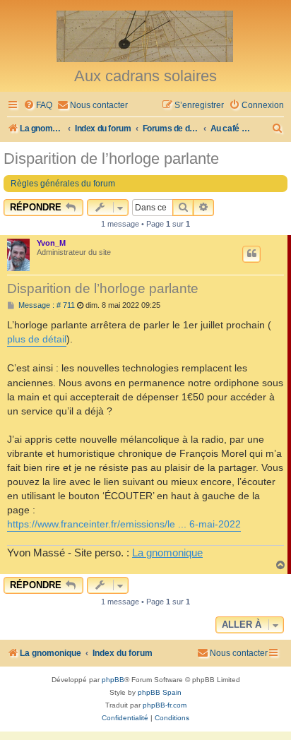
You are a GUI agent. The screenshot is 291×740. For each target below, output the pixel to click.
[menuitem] (37, 105)
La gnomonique (167, 553)
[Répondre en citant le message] (251, 254)
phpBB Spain (160, 692)
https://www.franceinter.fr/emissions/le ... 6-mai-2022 (124, 524)
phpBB (113, 680)
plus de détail (36, 339)
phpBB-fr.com (164, 705)
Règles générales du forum (63, 184)
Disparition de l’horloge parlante (111, 158)
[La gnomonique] (145, 35)
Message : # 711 (45, 305)
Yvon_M (51, 243)
